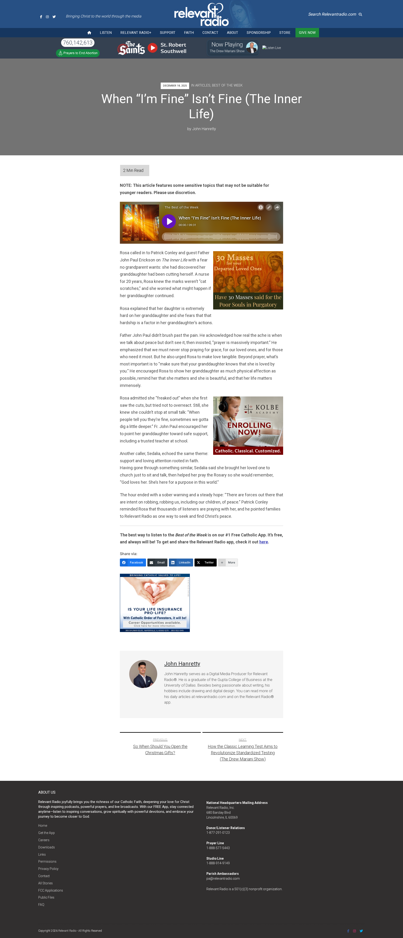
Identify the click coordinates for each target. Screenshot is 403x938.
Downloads (46, 847)
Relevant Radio (67, 930)
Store (284, 33)
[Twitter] (54, 16)
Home (42, 825)
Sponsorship (259, 33)
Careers (43, 840)
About (232, 33)
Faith (189, 33)
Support (167, 33)
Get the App (46, 833)
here (263, 541)
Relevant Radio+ (135, 33)
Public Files (46, 897)
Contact (210, 33)
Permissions (47, 861)
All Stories (45, 883)
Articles (202, 85)
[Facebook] (41, 16)
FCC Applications (50, 890)
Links (42, 854)
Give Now (307, 33)
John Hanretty (204, 129)
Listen (106, 33)
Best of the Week (227, 85)
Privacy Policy (48, 869)
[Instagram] (47, 16)
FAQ (41, 905)
